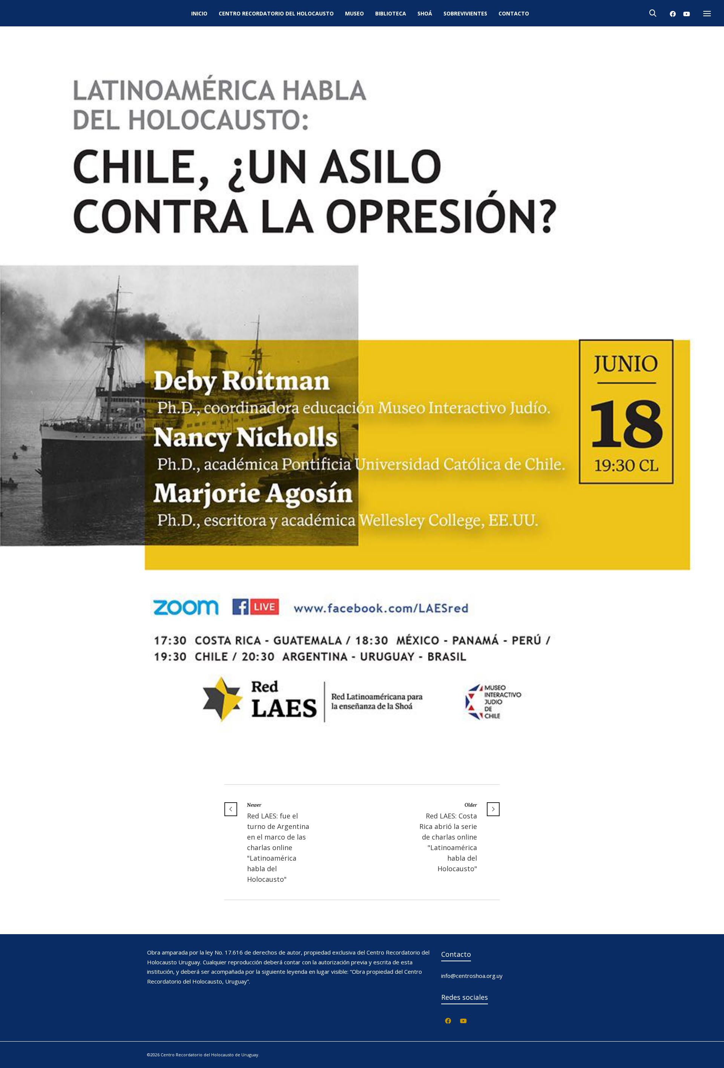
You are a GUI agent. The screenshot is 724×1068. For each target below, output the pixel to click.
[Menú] (707, 14)
